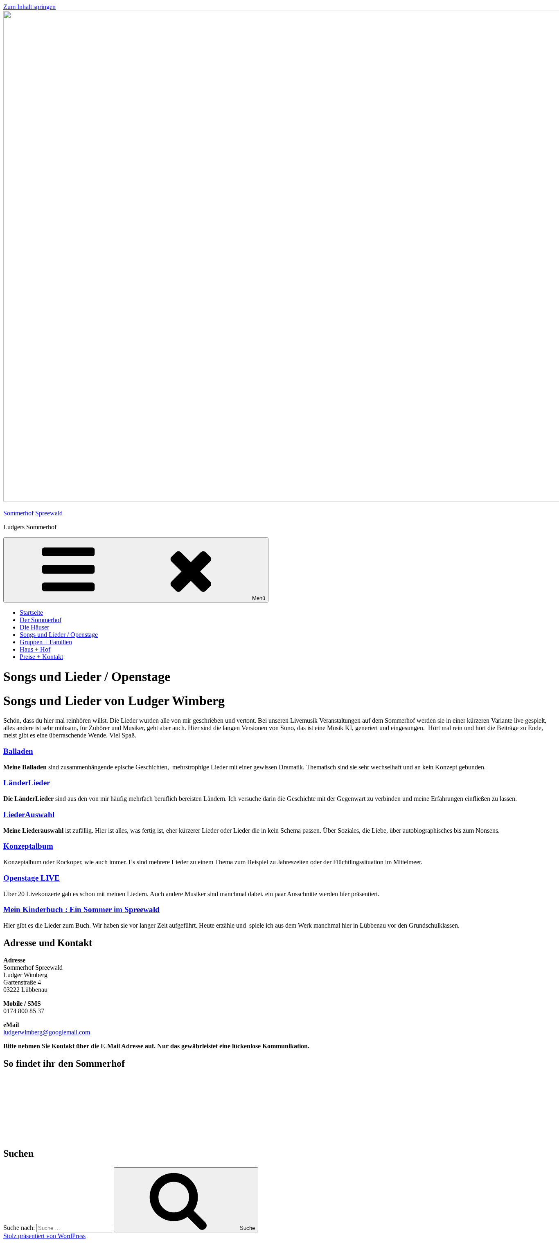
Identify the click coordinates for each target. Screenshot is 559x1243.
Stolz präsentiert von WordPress (44, 1235)
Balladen (18, 751)
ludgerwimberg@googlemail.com (46, 1032)
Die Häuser (34, 627)
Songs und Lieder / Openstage (59, 634)
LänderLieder (26, 782)
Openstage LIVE (31, 878)
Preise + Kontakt (41, 656)
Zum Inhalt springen (29, 6)
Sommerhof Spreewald (33, 513)
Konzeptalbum (28, 846)
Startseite (31, 612)
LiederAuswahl (28, 814)
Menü (258, 598)
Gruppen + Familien (46, 641)
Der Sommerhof (40, 619)
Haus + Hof (35, 649)
